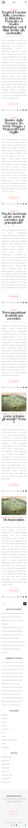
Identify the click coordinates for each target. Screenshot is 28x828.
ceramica (5, 413)
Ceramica (14, 10)
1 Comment (19, 226)
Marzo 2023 (5, 764)
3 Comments (19, 425)
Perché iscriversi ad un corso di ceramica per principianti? (14, 218)
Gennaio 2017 (6, 782)
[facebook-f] (14, 825)
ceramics (5, 722)
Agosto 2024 (6, 760)
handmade (5, 729)
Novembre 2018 (7, 775)
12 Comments (19, 523)
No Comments (21, 36)
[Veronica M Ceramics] (3, 2)
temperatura (5, 747)
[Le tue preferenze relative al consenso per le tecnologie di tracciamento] (25, 825)
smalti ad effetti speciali (9, 740)
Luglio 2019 (5, 771)
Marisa (4, 669)
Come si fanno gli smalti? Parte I (14, 419)
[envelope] (16, 825)
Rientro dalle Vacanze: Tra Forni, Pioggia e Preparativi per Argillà (14, 126)
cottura (4, 725)
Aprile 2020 (5, 768)
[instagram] (11, 825)
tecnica (4, 743)
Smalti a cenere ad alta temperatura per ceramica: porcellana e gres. (12, 680)
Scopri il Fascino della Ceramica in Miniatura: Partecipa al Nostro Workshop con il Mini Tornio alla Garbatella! (14, 23)
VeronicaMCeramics (11, 110)
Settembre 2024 (7, 757)
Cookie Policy (14, 814)
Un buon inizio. (14, 520)
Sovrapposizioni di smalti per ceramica (14, 315)
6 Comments (19, 322)
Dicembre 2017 (6, 778)
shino (3, 733)
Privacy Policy (14, 811)
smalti (21, 413)
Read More (14, 104)
